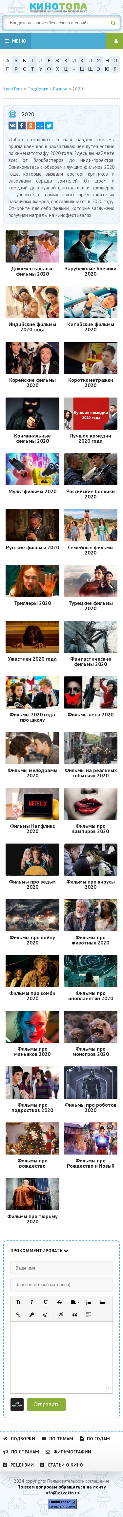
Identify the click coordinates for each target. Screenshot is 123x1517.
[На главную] (61, 6)
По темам (61, 1439)
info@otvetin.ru (61, 1493)
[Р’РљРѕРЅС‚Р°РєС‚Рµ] (12, 125)
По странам (25, 1452)
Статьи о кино (65, 1465)
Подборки (23, 1439)
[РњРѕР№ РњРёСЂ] (40, 125)
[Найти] (113, 22)
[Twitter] (49, 125)
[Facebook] (22, 125)
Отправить (46, 1404)
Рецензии (22, 1465)
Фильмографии (72, 1452)
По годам (98, 1439)
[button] (18, 1302)
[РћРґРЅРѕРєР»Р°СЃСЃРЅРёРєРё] (31, 125)
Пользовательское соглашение (78, 1481)
